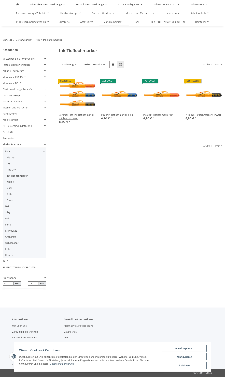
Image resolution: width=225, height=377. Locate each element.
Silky (7, 212)
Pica (7, 151)
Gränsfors (10, 236)
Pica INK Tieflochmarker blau (117, 114)
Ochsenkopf (11, 242)
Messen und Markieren (15, 107)
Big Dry (10, 157)
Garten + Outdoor (12, 101)
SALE (5, 261)
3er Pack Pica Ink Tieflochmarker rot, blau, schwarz (76, 116)
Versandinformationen (24, 337)
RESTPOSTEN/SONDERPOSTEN (19, 267)
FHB (7, 249)
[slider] (4, 288)
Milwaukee (11, 230)
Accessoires (9, 138)
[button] (113, 64)
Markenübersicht (12, 144)
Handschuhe (10, 113)
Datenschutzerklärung (62, 363)
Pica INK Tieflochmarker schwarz (203, 114)
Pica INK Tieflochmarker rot (158, 114)
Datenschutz (71, 331)
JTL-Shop (208, 372)
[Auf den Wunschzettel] (90, 81)
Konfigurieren (184, 356)
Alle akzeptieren (184, 348)
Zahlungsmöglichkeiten (25, 331)
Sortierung (68, 64)
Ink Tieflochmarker (17, 175)
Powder (11, 200)
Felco (8, 224)
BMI (7, 206)
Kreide (10, 181)
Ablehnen (184, 365)
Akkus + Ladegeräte (13, 70)
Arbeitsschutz (10, 119)
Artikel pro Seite (93, 64)
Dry (8, 163)
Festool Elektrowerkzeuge (16, 64)
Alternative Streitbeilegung (78, 325)
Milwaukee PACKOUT (14, 77)
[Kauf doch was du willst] (17, 4)
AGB (66, 337)
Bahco (8, 218)
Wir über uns (19, 325)
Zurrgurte (8, 132)
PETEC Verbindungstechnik (17, 125)
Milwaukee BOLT (12, 83)
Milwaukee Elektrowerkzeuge (19, 58)
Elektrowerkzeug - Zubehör (17, 89)
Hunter (9, 255)
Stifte (9, 194)
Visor (9, 187)
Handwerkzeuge (11, 95)
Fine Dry (11, 169)
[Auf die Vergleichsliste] (81, 81)
